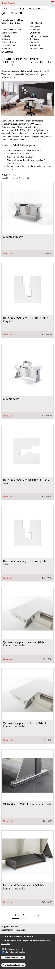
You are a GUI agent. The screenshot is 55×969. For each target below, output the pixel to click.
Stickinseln (34, 38)
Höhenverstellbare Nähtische (9, 34)
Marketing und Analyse (15, 951)
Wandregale (35, 29)
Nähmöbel (18, 8)
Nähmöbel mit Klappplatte (36, 25)
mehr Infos (5, 944)
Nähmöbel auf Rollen (10, 23)
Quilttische (36, 8)
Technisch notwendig (14, 948)
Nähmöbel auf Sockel (11, 29)
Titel (12, 174)
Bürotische (34, 42)
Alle (29, 177)
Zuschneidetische (9, 42)
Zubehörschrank (8, 45)
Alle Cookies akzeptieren (13, 965)
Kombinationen (36, 48)
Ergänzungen (7, 51)
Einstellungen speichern (13, 957)
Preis (4, 174)
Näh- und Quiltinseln (39, 35)
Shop (4, 8)
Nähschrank (35, 45)
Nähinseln (5, 38)
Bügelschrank (7, 48)
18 (23, 177)
